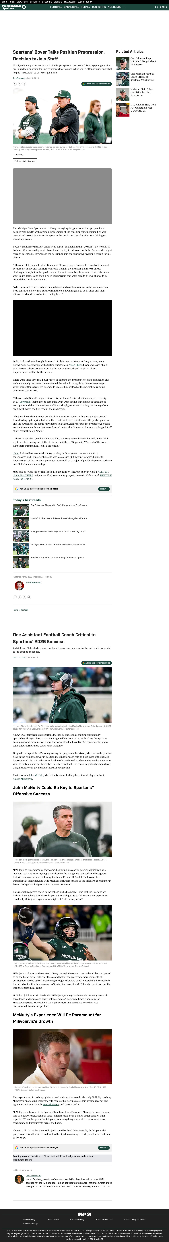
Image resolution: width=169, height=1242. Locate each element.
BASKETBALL (71, 7)
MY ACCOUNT (70, 2)
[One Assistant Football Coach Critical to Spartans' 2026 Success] (136, 79)
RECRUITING (99, 7)
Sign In (163, 7)
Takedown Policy (77, 1220)
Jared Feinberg (19, 657)
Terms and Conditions (104, 1220)
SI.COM (5, 2)
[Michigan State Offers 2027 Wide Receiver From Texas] (136, 94)
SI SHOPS (58, 2)
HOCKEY (85, 7)
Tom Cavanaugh (20, 78)
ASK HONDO (114, 7)
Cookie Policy (53, 1220)
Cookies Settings (30, 1224)
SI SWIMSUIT (22, 2)
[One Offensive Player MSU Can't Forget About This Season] (136, 63)
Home (15, 610)
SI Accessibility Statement (135, 1220)
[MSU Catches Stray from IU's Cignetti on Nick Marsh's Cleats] (136, 110)
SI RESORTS (47, 2)
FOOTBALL (56, 7)
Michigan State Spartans (24, 161)
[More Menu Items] (124, 7)
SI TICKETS (35, 2)
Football (24, 610)
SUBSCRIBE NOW (85, 2)
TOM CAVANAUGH (33, 583)
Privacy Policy (29, 1220)
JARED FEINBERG (33, 1176)
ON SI (12, 2)
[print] (29, 597)
